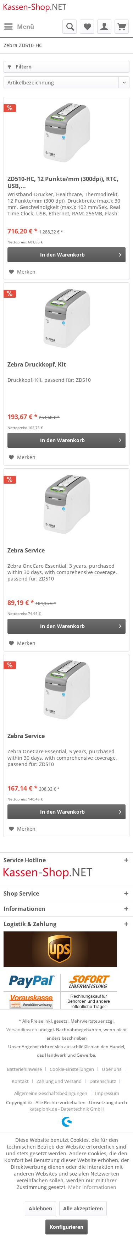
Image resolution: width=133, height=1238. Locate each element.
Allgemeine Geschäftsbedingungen (50, 1093)
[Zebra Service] (66, 504)
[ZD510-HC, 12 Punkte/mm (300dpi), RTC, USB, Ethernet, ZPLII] (66, 133)
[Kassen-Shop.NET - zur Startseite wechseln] (35, 10)
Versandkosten (21, 1030)
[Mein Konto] (104, 27)
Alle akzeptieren (83, 1208)
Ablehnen (40, 1208)
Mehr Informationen (92, 1187)
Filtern (23, 66)
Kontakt (20, 1081)
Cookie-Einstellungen (72, 1069)
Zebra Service (26, 550)
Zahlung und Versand (59, 1081)
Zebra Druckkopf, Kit (36, 364)
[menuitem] (19, 27)
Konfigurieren (66, 1226)
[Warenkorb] (122, 27)
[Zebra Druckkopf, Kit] (66, 318)
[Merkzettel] (87, 27)
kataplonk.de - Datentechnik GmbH (66, 1109)
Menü (25, 26)
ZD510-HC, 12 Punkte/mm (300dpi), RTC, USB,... (62, 182)
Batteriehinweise (24, 1069)
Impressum (107, 1093)
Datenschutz (102, 1081)
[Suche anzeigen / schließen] (69, 27)
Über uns (111, 1069)
